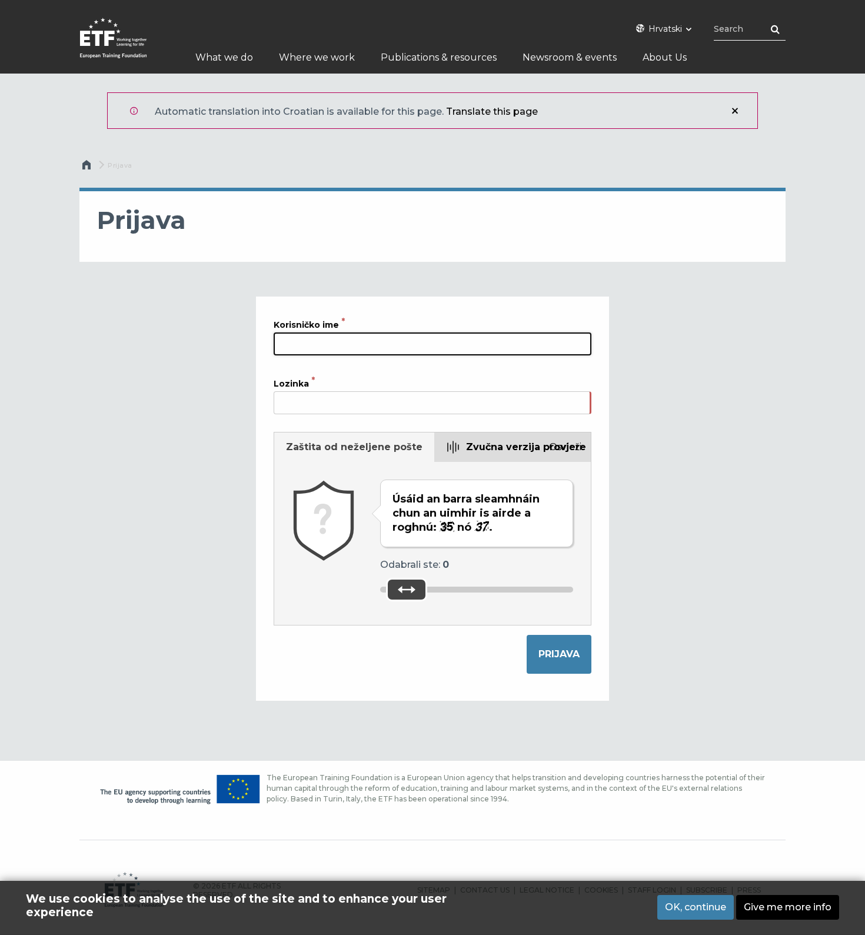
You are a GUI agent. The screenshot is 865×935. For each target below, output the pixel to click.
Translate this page (492, 111)
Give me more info (787, 907)
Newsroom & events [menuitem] (570, 57)
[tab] (354, 447)
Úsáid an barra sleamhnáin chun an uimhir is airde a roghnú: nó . (466, 513)
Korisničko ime (306, 325)
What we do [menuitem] (224, 57)
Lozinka (291, 383)
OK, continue (695, 907)
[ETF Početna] (125, 46)
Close (735, 110)
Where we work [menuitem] (317, 57)
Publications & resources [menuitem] (439, 57)
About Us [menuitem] (665, 57)
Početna (87, 167)
